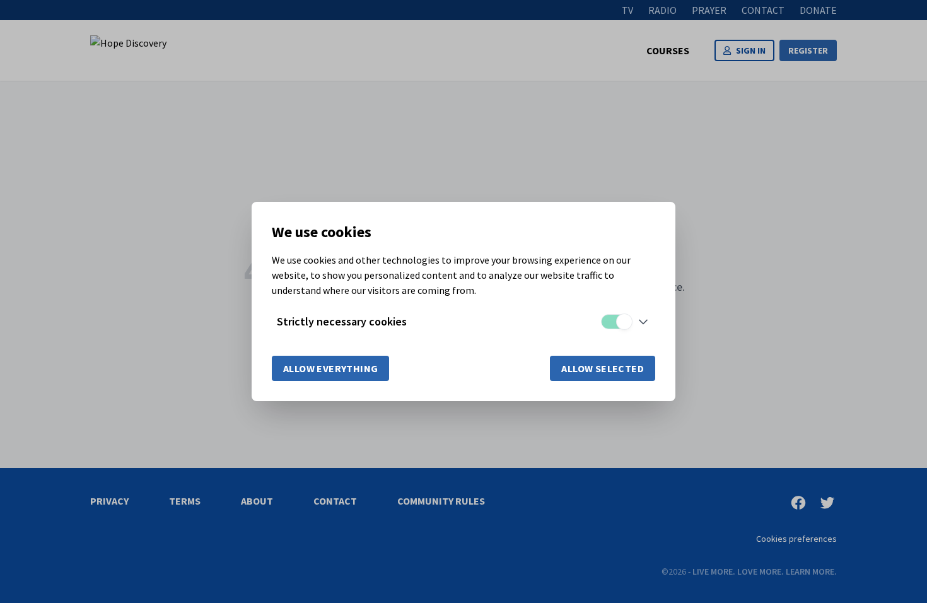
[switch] (616, 321)
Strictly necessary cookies (342, 321)
